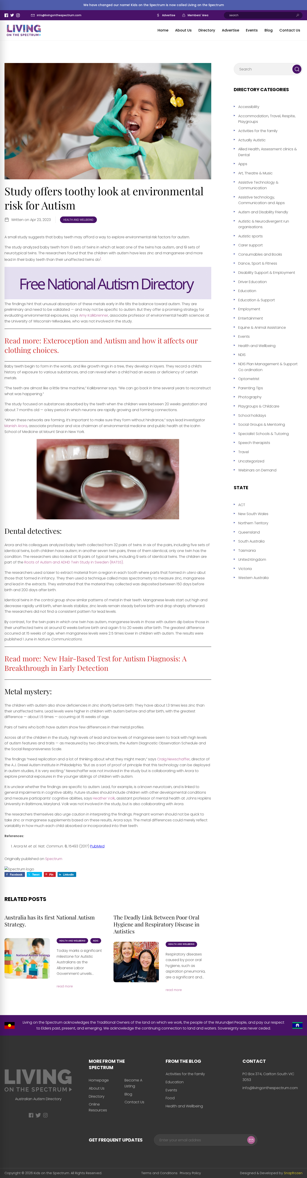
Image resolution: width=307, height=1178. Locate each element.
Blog (269, 30)
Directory (206, 30)
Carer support (250, 245)
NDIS (95, 940)
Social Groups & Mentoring (261, 424)
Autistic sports (250, 236)
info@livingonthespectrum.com (59, 15)
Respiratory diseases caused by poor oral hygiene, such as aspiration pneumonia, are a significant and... (185, 966)
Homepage (99, 1080)
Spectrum (53, 858)
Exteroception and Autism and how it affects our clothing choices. (101, 345)
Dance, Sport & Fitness (257, 263)
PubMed (97, 846)
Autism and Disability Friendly (263, 212)
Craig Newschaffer (173, 759)
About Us (183, 30)
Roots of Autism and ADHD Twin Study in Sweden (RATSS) (73, 562)
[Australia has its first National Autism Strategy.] (27, 958)
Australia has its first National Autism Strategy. (49, 921)
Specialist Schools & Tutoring (263, 433)
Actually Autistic (252, 140)
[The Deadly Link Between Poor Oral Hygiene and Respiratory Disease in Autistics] (136, 962)
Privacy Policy (190, 1173)
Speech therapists (254, 442)
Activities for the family (258, 130)
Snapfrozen (293, 1173)
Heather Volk (104, 798)
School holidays (252, 415)
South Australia (251, 541)
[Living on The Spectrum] (24, 30)
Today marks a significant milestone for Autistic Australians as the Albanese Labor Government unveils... (79, 962)
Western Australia (253, 577)
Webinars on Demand (257, 470)
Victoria (245, 568)
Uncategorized (251, 461)
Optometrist (248, 378)
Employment (249, 309)
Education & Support (256, 300)
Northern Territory (253, 523)
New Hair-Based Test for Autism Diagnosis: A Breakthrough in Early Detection (95, 663)
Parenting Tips (250, 388)
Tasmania (247, 550)
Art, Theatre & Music (255, 173)
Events (252, 30)
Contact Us (289, 30)
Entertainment (250, 318)
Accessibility (248, 106)
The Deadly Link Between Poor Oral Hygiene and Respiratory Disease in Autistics (156, 924)
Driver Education (252, 281)
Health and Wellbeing (78, 220)
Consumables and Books (260, 254)
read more (65, 986)
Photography (250, 397)
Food (170, 1098)
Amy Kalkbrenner (93, 315)
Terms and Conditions (159, 1173)
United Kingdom (252, 559)
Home (163, 30)
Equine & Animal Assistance (262, 327)
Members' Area (198, 15)
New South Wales (253, 513)
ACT (241, 504)
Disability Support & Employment (266, 272)
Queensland (249, 532)
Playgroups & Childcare (258, 406)
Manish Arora (15, 425)
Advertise (168, 15)
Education (247, 290)
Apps (242, 164)
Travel (243, 452)
